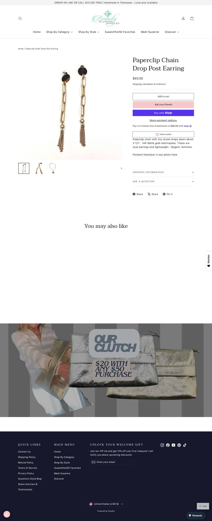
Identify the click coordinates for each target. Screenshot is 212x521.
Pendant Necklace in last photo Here (155, 154)
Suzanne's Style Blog (30, 478)
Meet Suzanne (150, 31)
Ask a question (144, 181)
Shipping (137, 84)
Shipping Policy (26, 457)
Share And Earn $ (27, 484)
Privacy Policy (26, 473)
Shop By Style (87, 31)
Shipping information (148, 172)
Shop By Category (58, 31)
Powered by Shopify (106, 511)
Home (37, 31)
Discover (171, 31)
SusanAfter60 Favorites (120, 31)
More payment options (163, 120)
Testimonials (25, 489)
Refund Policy (26, 462)
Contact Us (24, 451)
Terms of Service (27, 468)
